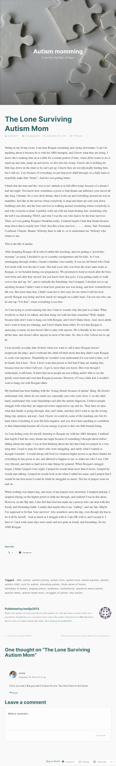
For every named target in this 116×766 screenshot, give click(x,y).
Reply (15, 692)
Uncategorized (32, 135)
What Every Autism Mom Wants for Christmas (85, 636)
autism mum (73, 580)
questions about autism (89, 588)
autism (27, 580)
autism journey (40, 580)
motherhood (67, 588)
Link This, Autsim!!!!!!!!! (17, 636)
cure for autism (29, 584)
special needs (12, 592)
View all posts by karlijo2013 (58, 620)
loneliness (53, 588)
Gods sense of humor (73, 584)
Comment (101, 735)
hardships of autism (16, 588)
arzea (22, 673)
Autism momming (58, 51)
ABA (19, 580)
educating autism (50, 584)
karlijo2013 (13, 135)
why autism (75, 592)
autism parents (90, 580)
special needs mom (33, 592)
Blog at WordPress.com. (58, 761)
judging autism (37, 588)
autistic (104, 580)
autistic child (12, 584)
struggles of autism (57, 592)
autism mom (58, 580)
